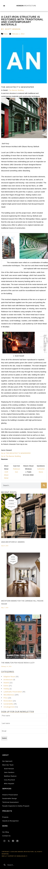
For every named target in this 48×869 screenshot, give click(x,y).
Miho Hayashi (9, 783)
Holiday (6, 689)
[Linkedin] (17, 841)
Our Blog (5, 832)
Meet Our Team (8, 765)
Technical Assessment (10, 802)
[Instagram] (4, 841)
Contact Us (6, 836)
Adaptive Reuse (9, 676)
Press (5, 34)
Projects (5, 817)
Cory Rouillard (9, 780)
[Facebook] (13, 841)
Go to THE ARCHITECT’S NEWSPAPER (16, 453)
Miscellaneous (8, 695)
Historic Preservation (10, 795)
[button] (4, 5)
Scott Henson (9, 768)
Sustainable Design (9, 798)
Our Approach (7, 761)
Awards (6, 682)
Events (6, 686)
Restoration (7, 701)
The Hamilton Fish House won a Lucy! (17, 663)
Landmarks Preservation (12, 692)
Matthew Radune (10, 776)
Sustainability (8, 704)
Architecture (8, 679)
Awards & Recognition (10, 821)
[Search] (44, 485)
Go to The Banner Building (11, 456)
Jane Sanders (9, 772)
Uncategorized (8, 707)
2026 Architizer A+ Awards (13, 542)
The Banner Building (16, 90)
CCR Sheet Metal (6, 475)
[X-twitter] (9, 841)
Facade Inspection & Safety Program (15, 806)
